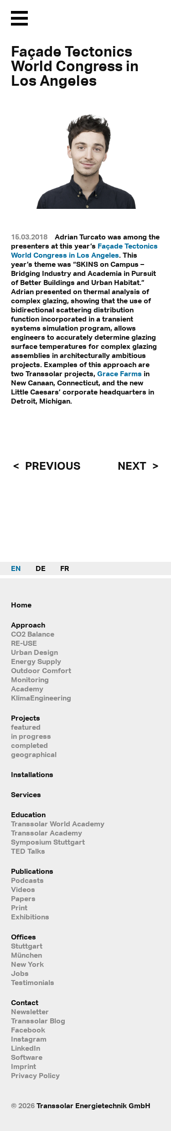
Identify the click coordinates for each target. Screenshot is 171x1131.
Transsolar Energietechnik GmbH (93, 1105)
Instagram (29, 1038)
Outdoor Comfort (41, 670)
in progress (31, 736)
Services (26, 794)
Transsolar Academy (46, 832)
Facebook (28, 1029)
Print (19, 907)
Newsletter (30, 1011)
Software (26, 1057)
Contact (24, 1002)
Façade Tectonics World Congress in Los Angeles (84, 250)
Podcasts (27, 880)
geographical (34, 754)
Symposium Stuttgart (48, 841)
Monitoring (30, 679)
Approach (28, 624)
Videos (23, 889)
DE (41, 568)
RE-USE (24, 643)
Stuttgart (26, 945)
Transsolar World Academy (57, 823)
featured (26, 727)
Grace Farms (119, 373)
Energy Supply (36, 661)
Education (28, 814)
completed (29, 745)
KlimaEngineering (41, 697)
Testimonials (32, 982)
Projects (25, 717)
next (133, 465)
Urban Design (34, 652)
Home (21, 604)
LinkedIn (25, 1048)
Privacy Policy (35, 1075)
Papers (23, 898)
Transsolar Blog (38, 1020)
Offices (23, 936)
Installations (32, 774)
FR (64, 568)
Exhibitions (30, 916)
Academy (27, 688)
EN (16, 568)
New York (27, 964)
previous (51, 465)
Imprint (23, 1066)
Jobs (20, 973)
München (26, 955)
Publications (32, 871)
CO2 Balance (32, 633)
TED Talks (28, 851)
